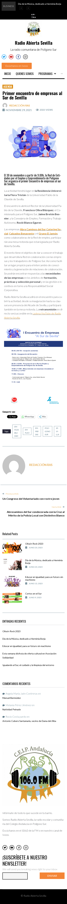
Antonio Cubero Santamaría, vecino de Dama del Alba (29, 721)
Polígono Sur (47, 431)
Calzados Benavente (21, 233)
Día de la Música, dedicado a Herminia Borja (44, 561)
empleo (27, 431)
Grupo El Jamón (48, 233)
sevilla (57, 431)
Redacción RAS (19, 105)
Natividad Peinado (11, 709)
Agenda (7, 87)
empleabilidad (16, 431)
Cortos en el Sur (33, 593)
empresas (37, 431)
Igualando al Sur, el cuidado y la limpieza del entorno (28, 665)
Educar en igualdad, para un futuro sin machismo (44, 578)
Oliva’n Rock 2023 (34, 543)
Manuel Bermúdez (11, 697)
